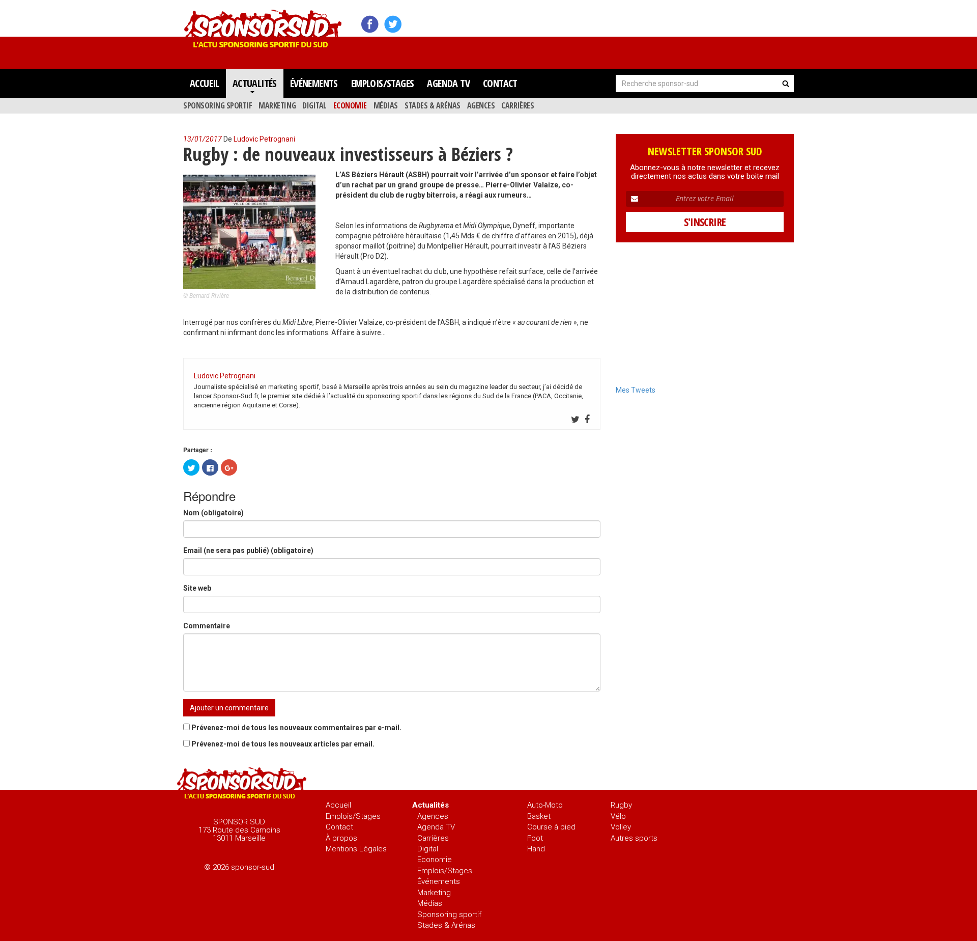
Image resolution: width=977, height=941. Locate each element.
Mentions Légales (356, 848)
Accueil (204, 83)
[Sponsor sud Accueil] (242, 784)
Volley (621, 827)
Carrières (517, 105)
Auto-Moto (545, 805)
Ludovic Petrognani (264, 139)
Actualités (255, 83)
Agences (481, 105)
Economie (350, 105)
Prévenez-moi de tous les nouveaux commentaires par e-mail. (296, 728)
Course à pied (551, 827)
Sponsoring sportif (217, 105)
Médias (385, 105)
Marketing (277, 105)
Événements (314, 83)
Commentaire (206, 626)
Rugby (621, 805)
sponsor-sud (263, 24)
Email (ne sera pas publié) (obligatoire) (248, 550)
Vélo (618, 816)
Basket (539, 816)
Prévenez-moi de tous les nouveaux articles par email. (283, 744)
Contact (500, 83)
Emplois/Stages (382, 83)
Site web (197, 588)
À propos (341, 838)
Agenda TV (448, 83)
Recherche (785, 83)
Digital (314, 105)
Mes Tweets (635, 390)
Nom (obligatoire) (213, 513)
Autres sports (634, 838)
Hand (536, 848)
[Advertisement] (608, 30)
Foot (535, 838)
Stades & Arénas (433, 105)
